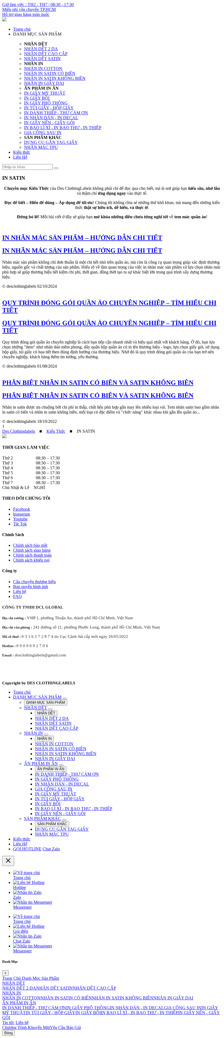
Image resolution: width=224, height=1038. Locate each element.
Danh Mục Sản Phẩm (40, 978)
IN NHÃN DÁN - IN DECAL (51, 117)
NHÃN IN (33, 733)
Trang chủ (22, 29)
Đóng (8, 1033)
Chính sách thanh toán (32, 555)
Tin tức (8, 1022)
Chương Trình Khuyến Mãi (26, 1027)
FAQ (17, 596)
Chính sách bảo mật (30, 545)
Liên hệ (19, 591)
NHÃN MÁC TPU (41, 147)
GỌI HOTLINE (27, 849)
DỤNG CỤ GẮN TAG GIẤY (51, 142)
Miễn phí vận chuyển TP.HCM (29, 9)
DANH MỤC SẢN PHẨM (37, 697)
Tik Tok (20, 524)
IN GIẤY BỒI (36, 98)
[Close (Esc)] (8, 861)
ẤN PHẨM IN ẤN (41, 763)
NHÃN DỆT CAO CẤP (45, 53)
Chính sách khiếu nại (31, 560)
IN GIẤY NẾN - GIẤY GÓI (49, 122)
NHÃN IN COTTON (43, 68)
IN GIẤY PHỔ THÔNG (46, 103)
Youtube (20, 519)
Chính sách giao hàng (32, 550)
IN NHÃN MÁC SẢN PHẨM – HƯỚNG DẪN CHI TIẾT (82, 250)
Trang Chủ (11, 978)
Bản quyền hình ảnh (30, 586)
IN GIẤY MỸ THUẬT (44, 93)
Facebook (21, 509)
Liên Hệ (20, 157)
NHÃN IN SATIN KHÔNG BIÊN (55, 78)
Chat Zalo (51, 849)
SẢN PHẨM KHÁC (42, 818)
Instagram (21, 514)
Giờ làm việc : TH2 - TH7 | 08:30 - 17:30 (38, 4)
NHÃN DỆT (35, 707)
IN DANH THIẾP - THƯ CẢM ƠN (56, 113)
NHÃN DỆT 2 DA (41, 48)
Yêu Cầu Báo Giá (65, 1027)
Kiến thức (21, 152)
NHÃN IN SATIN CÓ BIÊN (49, 73)
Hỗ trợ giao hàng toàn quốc (25, 14)
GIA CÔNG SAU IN (42, 132)
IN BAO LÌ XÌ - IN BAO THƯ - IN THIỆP (62, 127)
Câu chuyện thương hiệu (34, 581)
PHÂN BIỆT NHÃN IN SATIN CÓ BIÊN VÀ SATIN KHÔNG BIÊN (97, 395)
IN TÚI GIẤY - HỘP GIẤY (49, 108)
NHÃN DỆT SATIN (42, 58)
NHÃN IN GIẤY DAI (44, 83)
